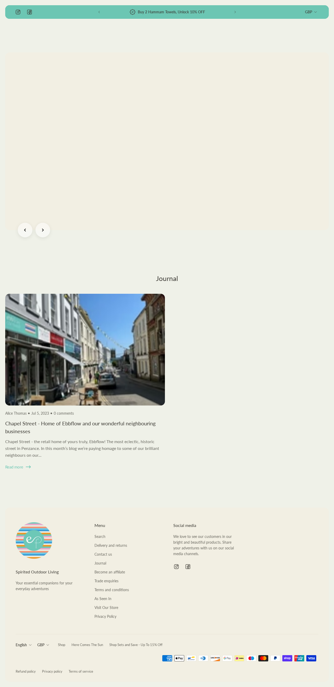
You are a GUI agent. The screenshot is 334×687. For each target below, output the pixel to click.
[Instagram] (18, 12)
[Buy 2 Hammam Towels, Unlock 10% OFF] (167, 12)
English (21, 645)
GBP (308, 12)
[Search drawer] (290, 35)
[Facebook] (29, 12)
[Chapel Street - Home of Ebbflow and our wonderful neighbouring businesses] (85, 388)
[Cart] (315, 35)
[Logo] (34, 35)
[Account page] (302, 35)
